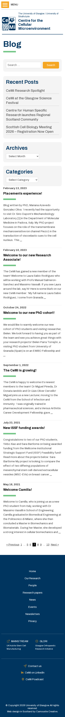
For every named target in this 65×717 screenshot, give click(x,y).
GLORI (43, 641)
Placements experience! (22, 193)
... (21, 240)
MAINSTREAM (19, 641)
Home (32, 571)
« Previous (12, 544)
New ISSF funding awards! (24, 428)
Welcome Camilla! (17, 489)
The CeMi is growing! (19, 370)
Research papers (32, 592)
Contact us (35, 666)
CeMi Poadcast (35, 679)
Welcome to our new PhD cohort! (29, 313)
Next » (55, 544)
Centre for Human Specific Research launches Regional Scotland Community (28, 114)
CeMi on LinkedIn (34, 672)
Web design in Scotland (19, 711)
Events (32, 607)
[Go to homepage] (9, 23)
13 (47, 544)
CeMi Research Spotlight (25, 90)
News (32, 599)
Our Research (32, 578)
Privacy (32, 621)
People (33, 585)
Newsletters (32, 614)
